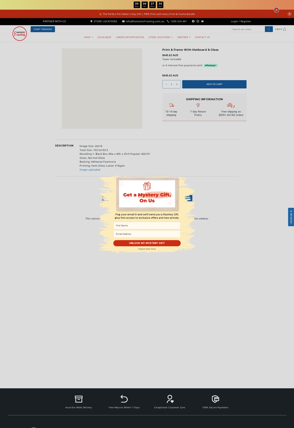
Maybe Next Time (147, 249)
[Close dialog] (276, 10)
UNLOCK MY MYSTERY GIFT (147, 243)
